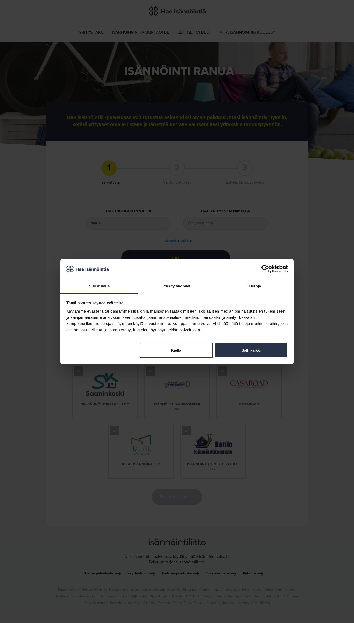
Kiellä (176, 350)
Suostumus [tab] (99, 286)
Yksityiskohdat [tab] (177, 286)
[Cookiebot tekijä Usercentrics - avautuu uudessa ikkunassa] (265, 269)
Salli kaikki (251, 350)
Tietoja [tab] (255, 286)
